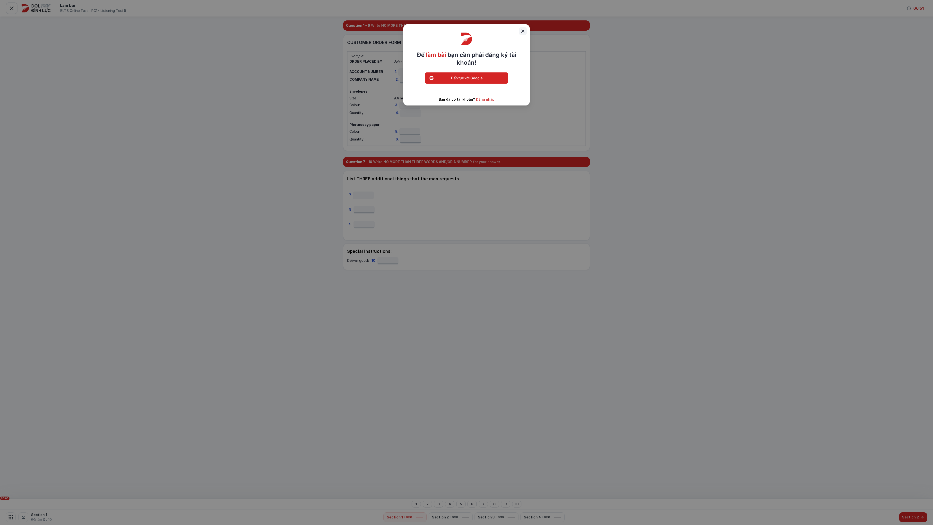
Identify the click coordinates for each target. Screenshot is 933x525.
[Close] (523, 31)
